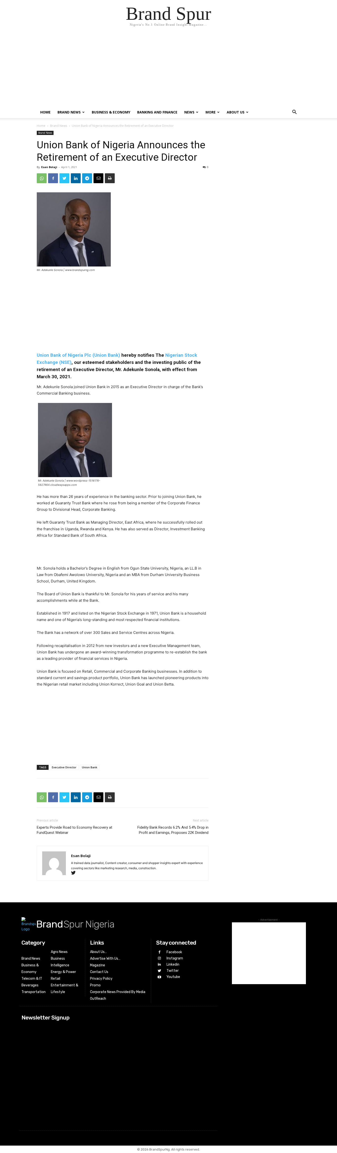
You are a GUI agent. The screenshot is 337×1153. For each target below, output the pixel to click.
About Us (235, 112)
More (211, 112)
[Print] (110, 178)
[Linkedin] (76, 178)
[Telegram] (87, 178)
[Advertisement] (168, 69)
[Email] (98, 178)
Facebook (174, 952)
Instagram (175, 958)
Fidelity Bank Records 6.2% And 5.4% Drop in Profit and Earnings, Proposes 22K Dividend (172, 830)
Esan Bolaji (49, 167)
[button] (294, 112)
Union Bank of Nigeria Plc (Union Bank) (78, 355)
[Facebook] (53, 178)
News (189, 112)
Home (45, 112)
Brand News (69, 112)
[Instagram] (159, 958)
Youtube (173, 977)
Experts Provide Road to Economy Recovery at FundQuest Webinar (74, 830)
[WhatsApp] (42, 178)
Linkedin (173, 964)
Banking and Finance (157, 112)
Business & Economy (111, 112)
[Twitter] (64, 178)
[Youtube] (159, 977)
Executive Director (64, 767)
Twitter (173, 971)
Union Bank (89, 767)
